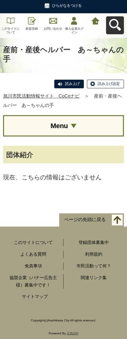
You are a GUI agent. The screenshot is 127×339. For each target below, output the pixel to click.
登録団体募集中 (94, 242)
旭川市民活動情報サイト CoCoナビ (41, 95)
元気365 (73, 333)
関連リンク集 (94, 277)
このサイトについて (10, 30)
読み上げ (72, 84)
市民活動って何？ (93, 265)
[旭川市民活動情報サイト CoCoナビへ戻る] (95, 20)
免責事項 (33, 265)
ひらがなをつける (67, 5)
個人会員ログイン (74, 30)
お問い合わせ (53, 28)
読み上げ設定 (109, 84)
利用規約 (93, 254)
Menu (59, 126)
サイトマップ (35, 296)
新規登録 (32, 28)
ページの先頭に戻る (85, 219)
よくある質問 (33, 254)
